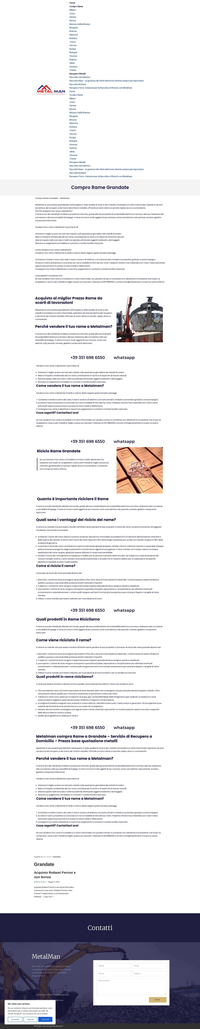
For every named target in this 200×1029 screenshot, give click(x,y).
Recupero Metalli (77, 73)
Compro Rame (76, 6)
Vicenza (73, 56)
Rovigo (72, 49)
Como (72, 13)
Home (72, 3)
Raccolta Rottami (77, 84)
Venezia (73, 66)
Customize (15, 1019)
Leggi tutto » (48, 897)
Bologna (73, 52)
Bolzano (73, 38)
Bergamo (73, 27)
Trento (72, 42)
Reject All (30, 1019)
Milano (72, 10)
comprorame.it (39, 982)
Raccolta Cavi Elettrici (79, 77)
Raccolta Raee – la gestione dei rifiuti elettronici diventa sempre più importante (106, 81)
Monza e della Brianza (79, 24)
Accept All (45, 1019)
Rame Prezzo (41, 882)
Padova (73, 59)
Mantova (73, 34)
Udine (72, 63)
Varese (72, 17)
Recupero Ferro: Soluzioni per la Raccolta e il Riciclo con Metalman (100, 88)
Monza (72, 20)
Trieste (72, 70)
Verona (72, 45)
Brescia (73, 31)
